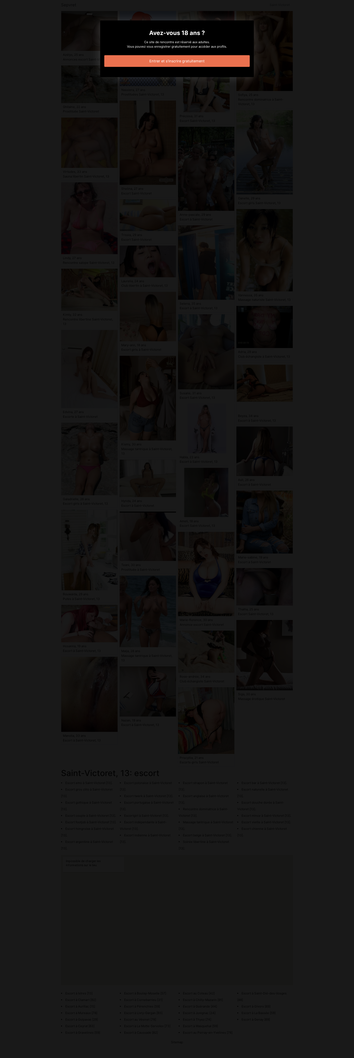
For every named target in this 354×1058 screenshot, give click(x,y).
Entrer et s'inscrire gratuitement (177, 61)
